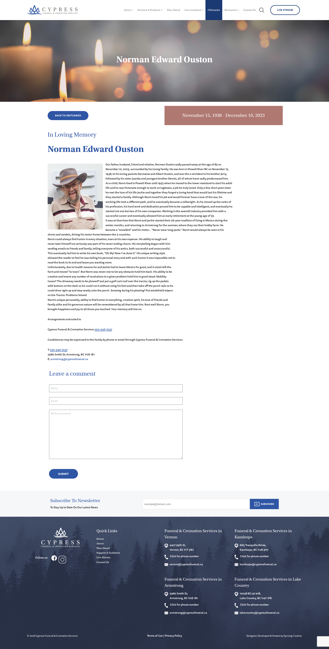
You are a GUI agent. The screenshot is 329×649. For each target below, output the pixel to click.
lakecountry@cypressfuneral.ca (259, 612)
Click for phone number (184, 556)
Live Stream (285, 10)
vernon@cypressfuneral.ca (186, 564)
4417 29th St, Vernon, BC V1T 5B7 (182, 547)
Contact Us (249, 9)
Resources (230, 9)
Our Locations (193, 9)
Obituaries (214, 9)
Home (100, 538)
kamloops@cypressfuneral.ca (258, 564)
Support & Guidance (108, 552)
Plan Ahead (173, 9)
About (127, 9)
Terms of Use (155, 635)
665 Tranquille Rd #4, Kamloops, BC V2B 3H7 (254, 547)
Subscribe (267, 504)
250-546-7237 (103, 329)
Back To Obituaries (68, 115)
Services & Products (148, 9)
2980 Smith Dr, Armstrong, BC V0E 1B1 (184, 595)
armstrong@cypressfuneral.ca (69, 359)
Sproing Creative (293, 636)
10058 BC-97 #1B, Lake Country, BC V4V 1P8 (256, 595)
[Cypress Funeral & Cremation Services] (60, 537)
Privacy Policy (173, 635)
